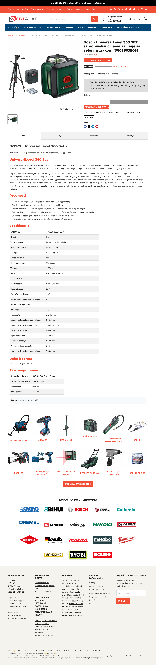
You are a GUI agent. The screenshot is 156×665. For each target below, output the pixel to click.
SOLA (37, 629)
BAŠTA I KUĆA (54, 27)
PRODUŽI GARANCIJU (127, 27)
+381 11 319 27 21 (16, 592)
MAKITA (45, 621)
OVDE (104, 88)
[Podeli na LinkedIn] (92, 126)
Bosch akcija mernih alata (95, 112)
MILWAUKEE (47, 635)
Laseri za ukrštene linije (131, 112)
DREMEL (92, 27)
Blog (93, 9)
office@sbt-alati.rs (15, 589)
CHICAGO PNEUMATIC (45, 626)
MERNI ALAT (23, 35)
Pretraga (11, 9)
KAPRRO (39, 632)
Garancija (130, 135)
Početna (11, 35)
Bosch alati (113, 112)
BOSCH (96, 54)
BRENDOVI (106, 27)
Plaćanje (58, 135)
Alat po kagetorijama (43, 591)
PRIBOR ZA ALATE (75, 27)
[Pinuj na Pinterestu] (96, 126)
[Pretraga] (94, 19)
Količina (87, 95)
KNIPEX (38, 635)
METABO (53, 621)
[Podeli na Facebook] (85, 126)
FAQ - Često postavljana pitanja (78, 9)
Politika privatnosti (37, 9)
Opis (24, 135)
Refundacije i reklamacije (55, 9)
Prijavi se (123, 601)
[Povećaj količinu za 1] (105, 100)
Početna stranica (42, 583)
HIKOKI (38, 623)
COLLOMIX (45, 629)
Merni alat (89, 117)
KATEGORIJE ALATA (32, 27)
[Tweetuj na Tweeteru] (89, 126)
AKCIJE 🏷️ (13, 27)
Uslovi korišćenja (23, 9)
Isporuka (94, 135)
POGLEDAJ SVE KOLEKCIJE (78, 484)
